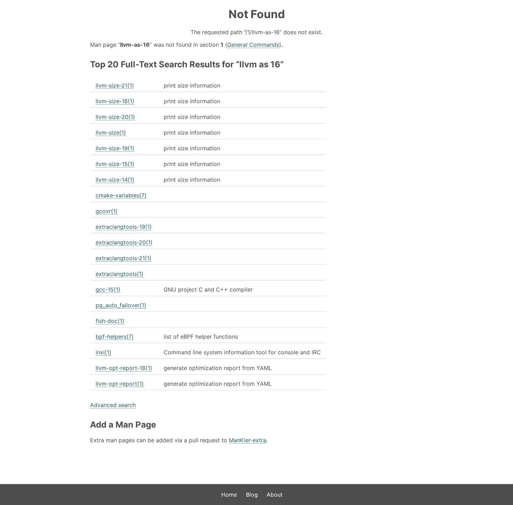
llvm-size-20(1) (115, 116)
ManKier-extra (247, 440)
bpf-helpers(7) (115, 336)
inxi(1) (103, 352)
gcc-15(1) (108, 289)
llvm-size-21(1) (115, 85)
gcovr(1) (107, 211)
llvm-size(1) (111, 132)
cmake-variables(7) (121, 195)
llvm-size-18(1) (115, 101)
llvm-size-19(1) (115, 148)
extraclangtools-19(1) (124, 226)
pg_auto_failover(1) (121, 305)
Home (229, 494)
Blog (252, 494)
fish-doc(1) (110, 320)
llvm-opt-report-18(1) (124, 367)
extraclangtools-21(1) (123, 258)
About (275, 494)
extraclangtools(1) (119, 273)
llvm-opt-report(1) (120, 383)
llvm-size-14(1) (115, 179)
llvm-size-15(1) (115, 163)
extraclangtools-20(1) (124, 242)
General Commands (253, 44)
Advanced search (113, 404)
